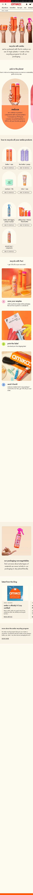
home (3, 10)
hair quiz (19, 7)
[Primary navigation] (3, 4)
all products (5, 7)
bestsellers (13, 7)
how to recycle (9, 168)
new (25, 7)
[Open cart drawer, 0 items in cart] (30, 4)
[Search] (5, 4)
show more (5, 638)
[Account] (26, 4)
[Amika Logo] (16, 4)
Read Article (8, 616)
